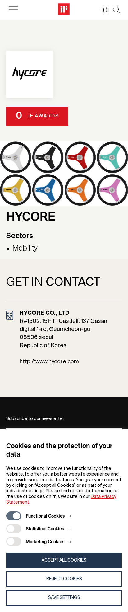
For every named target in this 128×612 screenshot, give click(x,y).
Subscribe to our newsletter (35, 419)
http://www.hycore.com (49, 362)
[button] (101, 10)
